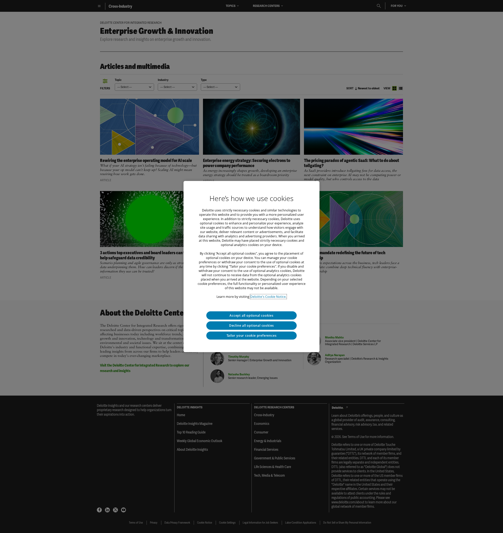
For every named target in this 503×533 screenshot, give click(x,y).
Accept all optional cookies (251, 315)
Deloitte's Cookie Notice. (268, 296)
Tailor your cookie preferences (252, 335)
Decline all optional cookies (251, 325)
